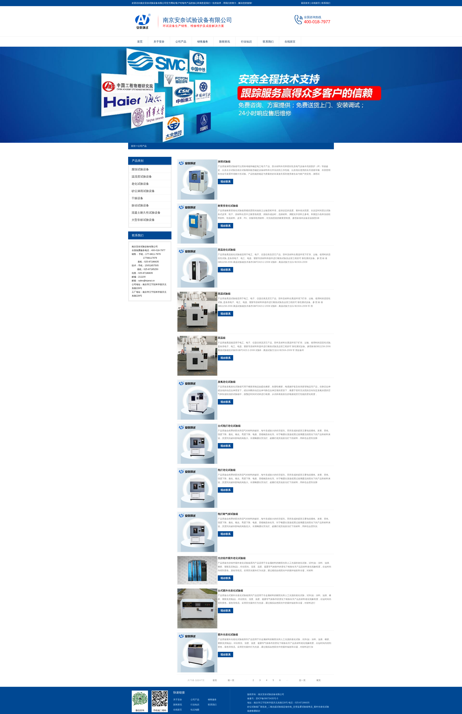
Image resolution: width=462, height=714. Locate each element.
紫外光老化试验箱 (228, 634)
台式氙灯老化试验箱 (229, 425)
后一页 (302, 680)
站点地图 (195, 709)
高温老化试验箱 (227, 249)
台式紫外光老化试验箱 (230, 590)
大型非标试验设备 (143, 219)
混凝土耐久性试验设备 (146, 212)
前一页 (231, 680)
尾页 (318, 680)
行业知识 (246, 41)
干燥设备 (137, 198)
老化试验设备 (140, 183)
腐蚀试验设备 (140, 169)
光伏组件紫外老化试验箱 (232, 558)
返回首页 (305, 3)
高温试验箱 (224, 293)
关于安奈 (159, 41)
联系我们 (326, 3)
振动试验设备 (140, 205)
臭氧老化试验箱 (227, 381)
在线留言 (315, 3)
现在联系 (226, 181)
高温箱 (221, 337)
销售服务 (202, 41)
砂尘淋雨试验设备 (143, 191)
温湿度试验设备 (142, 176)
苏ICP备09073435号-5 (267, 698)
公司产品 (180, 41)
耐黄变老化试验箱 (228, 205)
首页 (140, 41)
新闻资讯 (224, 41)
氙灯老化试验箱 (227, 469)
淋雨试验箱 (224, 161)
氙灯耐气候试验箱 (228, 513)
